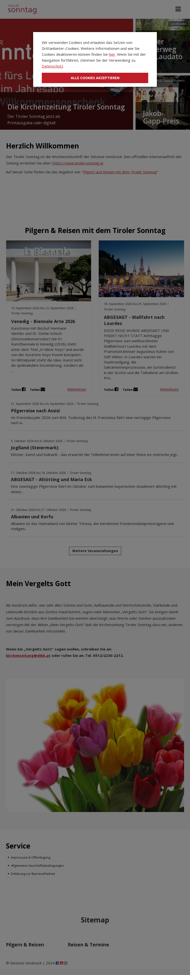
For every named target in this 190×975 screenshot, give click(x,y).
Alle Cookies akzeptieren (95, 77)
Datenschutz (52, 66)
